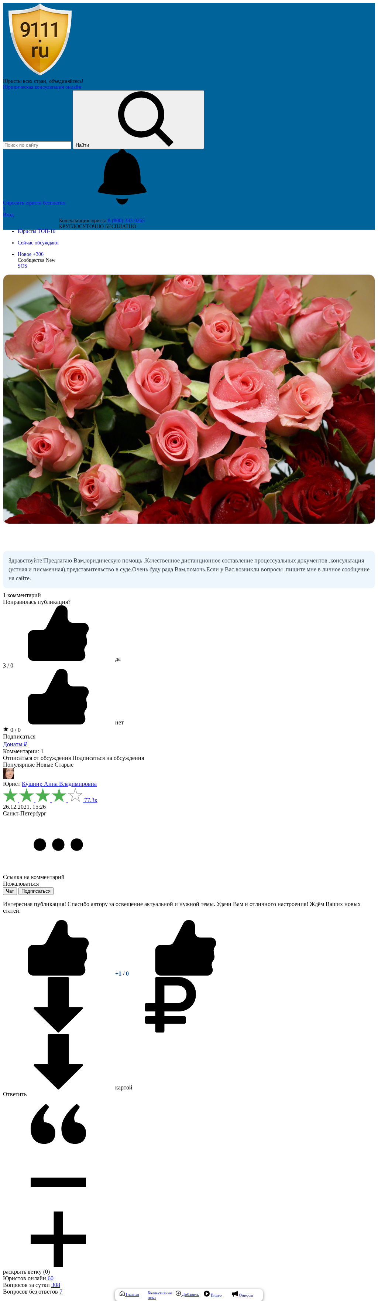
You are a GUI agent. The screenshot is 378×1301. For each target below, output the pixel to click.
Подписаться (19, 736)
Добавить (190, 1294)
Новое (31, 254)
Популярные (19, 764)
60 (51, 1278)
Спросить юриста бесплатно (35, 203)
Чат (10, 891)
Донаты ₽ (15, 744)
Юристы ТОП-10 (36, 231)
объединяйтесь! (66, 81)
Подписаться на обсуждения (108, 758)
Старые (64, 764)
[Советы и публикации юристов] (40, 75)
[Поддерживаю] (59, 973)
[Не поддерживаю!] (185, 973)
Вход (8, 214)
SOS (22, 266)
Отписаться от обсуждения (37, 758)
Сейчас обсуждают (38, 243)
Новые (44, 764)
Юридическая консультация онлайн (42, 87)
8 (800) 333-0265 (126, 220)
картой (123, 1087)
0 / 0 (15, 730)
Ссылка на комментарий (34, 877)
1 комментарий (22, 595)
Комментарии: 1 (23, 751)
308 (55, 1285)
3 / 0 (8, 665)
